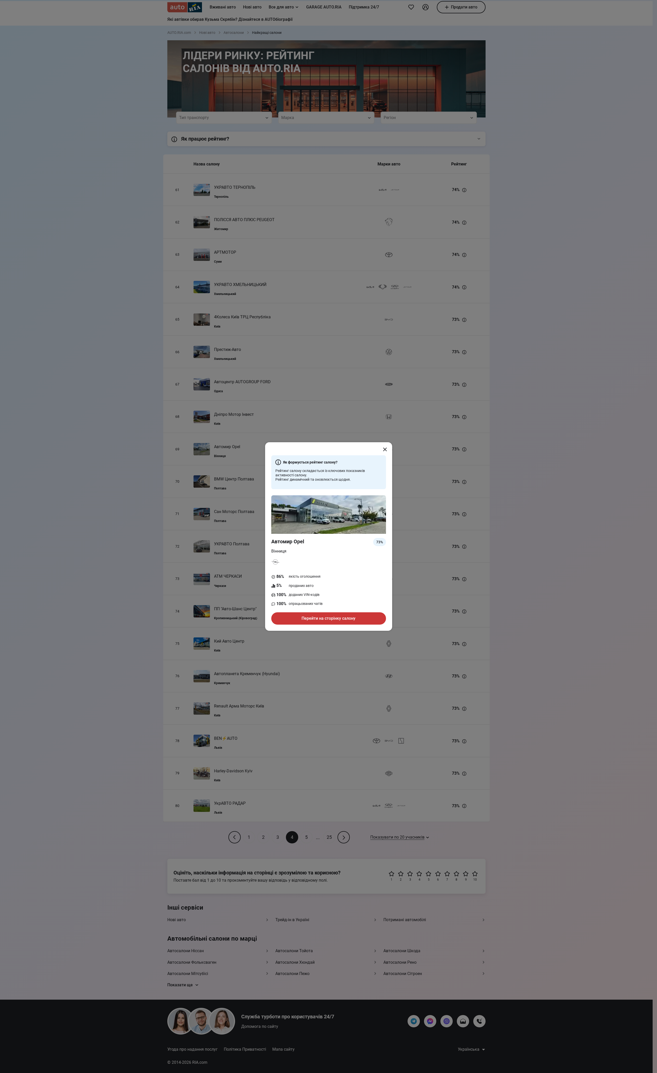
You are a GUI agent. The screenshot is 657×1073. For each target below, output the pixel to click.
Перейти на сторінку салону (328, 618)
